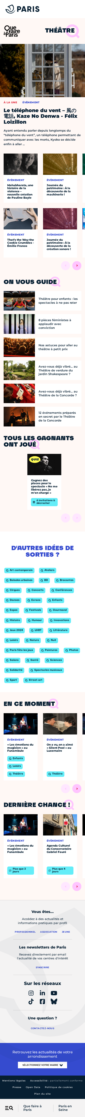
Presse (16, 1087)
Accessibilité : (56, 1080)
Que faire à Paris (32, 1108)
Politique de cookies (59, 1087)
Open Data (33, 1087)
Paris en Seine (65, 1108)
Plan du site (42, 1093)
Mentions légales (14, 1080)
